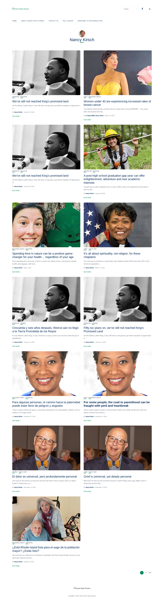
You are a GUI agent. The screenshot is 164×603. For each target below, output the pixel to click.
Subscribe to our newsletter (90, 21)
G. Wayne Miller (90, 115)
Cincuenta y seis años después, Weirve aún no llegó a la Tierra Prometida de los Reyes (45, 329)
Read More (16, 116)
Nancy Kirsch (18, 112)
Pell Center (68, 21)
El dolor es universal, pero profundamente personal (44, 476)
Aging (85, 96)
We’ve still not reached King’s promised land (40, 101)
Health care (93, 249)
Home (14, 21)
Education (23, 96)
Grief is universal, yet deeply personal (107, 476)
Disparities (15, 96)
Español (23, 323)
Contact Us (53, 21)
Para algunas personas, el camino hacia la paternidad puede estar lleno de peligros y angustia (46, 404)
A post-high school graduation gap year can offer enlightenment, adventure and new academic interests (114, 179)
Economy (95, 323)
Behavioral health (95, 96)
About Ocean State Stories (32, 21)
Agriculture (88, 171)
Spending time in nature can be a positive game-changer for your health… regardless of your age (43, 255)
